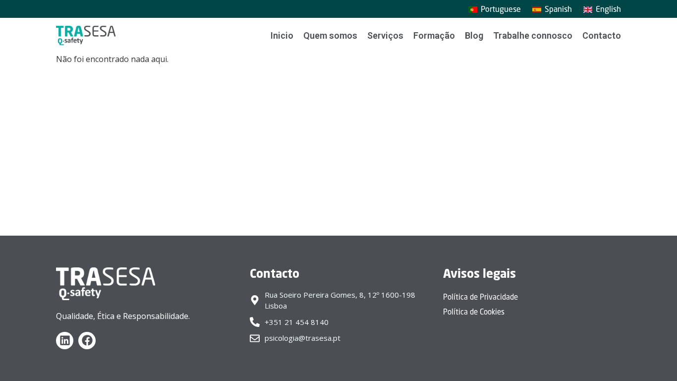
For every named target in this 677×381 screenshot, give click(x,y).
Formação (434, 35)
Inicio (282, 35)
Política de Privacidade (480, 296)
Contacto (601, 35)
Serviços (385, 35)
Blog (474, 35)
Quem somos (330, 35)
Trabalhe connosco (532, 35)
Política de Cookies (474, 311)
